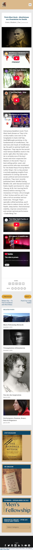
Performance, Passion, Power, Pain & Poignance (14, 419)
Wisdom (13, 22)
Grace (7, 22)
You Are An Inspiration (12, 395)
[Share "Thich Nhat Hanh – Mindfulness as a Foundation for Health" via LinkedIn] (20, 283)
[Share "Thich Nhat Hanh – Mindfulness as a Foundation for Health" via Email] (23, 283)
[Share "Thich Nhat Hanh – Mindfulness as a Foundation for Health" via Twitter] (13, 283)
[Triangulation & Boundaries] (16, 337)
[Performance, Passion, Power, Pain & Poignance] (16, 407)
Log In (16, 543)
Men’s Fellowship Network (13, 325)
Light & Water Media (4, 549)
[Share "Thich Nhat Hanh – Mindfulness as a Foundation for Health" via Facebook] (9, 283)
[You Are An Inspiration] (16, 372)
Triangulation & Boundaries (14, 348)
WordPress (16, 540)
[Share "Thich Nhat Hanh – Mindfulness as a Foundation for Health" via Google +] (16, 283)
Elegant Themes (16, 538)
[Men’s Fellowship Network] (16, 317)
